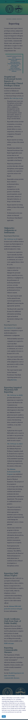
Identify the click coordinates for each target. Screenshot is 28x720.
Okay (3, 716)
